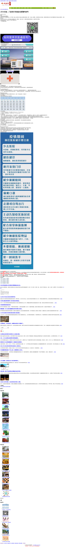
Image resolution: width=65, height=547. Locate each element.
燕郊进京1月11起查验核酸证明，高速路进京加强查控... (11, 342)
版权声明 (9, 543)
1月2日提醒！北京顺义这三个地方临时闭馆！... (9, 360)
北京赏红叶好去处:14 (5, 442)
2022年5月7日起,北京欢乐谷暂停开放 (7, 296)
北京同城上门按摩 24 (5, 528)
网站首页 (1, 543)
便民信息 (6, 9)
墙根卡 (5, 0)
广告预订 (24, 543)
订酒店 (7, 0)
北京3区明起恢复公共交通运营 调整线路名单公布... (10, 285)
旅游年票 (1, 0)
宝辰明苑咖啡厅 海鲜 (5, 458)
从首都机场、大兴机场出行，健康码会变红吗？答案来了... (12, 323)
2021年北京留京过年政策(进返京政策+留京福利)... (10, 312)
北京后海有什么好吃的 (6, 477)
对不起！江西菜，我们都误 (6, 490)
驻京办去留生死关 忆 (5, 483)
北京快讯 (3, 9)
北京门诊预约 (2, 386)
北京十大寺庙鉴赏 (5, 423)
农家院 (12, 0)
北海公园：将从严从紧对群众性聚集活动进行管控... (10, 371)
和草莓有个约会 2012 (5, 436)
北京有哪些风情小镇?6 (6, 417)
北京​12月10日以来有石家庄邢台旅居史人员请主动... (10, 345)
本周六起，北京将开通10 (6, 509)
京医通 (9, 386)
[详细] (61, 298)
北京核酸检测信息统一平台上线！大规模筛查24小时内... (11, 349)
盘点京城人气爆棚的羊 (6, 464)
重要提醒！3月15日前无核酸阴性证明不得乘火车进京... (11, 308)
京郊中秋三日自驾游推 (6, 404)
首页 (1, 9)
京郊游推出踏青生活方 (6, 410)
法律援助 (12, 543)
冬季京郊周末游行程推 (6, 429)
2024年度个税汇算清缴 (6, 541)
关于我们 (5, 543)
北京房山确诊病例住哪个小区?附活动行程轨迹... (10, 300)
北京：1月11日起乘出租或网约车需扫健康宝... (9, 338)
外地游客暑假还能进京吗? (5, 304)
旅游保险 (15, 0)
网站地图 (20, 543)
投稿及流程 (16, 543)
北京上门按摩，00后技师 (6, 522)
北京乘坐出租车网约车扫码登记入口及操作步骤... (10, 334)
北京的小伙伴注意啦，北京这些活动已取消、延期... (10, 381)
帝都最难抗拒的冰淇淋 (6, 496)
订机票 (10, 0)
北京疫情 (6, 386)
